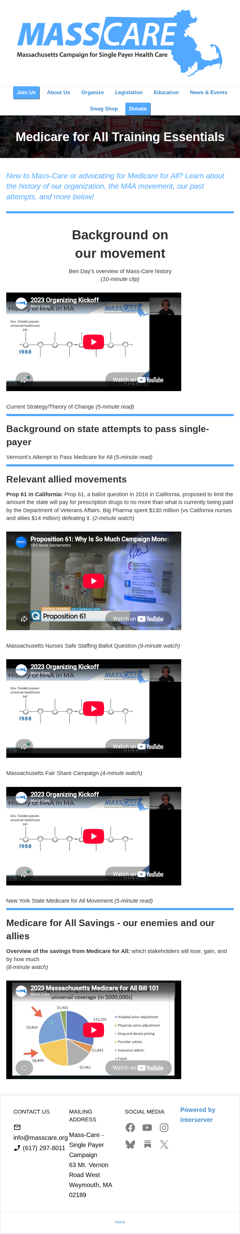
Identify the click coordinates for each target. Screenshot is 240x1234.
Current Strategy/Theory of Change (51, 407)
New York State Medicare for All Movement (60, 901)
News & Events (208, 92)
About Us (58, 92)
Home (120, 1222)
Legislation (128, 92)
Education (166, 92)
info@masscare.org (40, 1137)
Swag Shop (104, 109)
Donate (138, 109)
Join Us (26, 92)
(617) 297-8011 (44, 1148)
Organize (92, 92)
